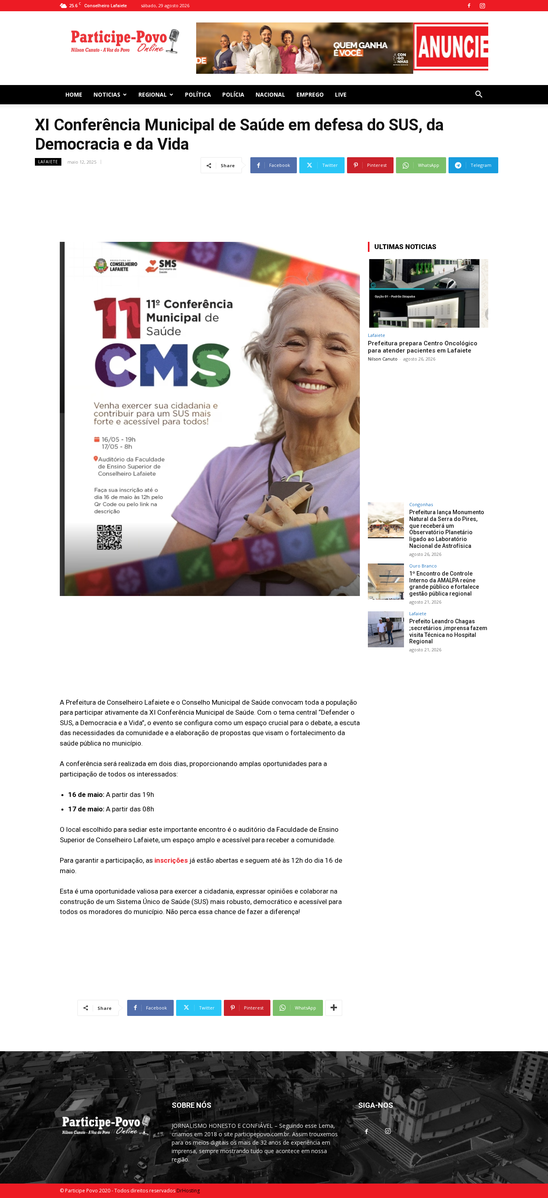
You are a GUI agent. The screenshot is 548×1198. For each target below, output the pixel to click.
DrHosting (188, 1187)
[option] (342, 46)
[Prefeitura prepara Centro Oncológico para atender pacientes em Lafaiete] (428, 290)
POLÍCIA (233, 91)
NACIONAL (270, 91)
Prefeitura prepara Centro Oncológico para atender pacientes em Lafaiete (422, 343)
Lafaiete (48, 158)
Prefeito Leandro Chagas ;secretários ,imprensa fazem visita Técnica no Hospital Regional (448, 628)
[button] (478, 92)
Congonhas (421, 501)
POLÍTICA (198, 91)
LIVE (341, 91)
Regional (152, 91)
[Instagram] (482, 5)
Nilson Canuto (383, 356)
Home (73, 91)
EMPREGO (310, 91)
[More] (333, 1005)
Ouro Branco (423, 562)
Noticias (106, 91)
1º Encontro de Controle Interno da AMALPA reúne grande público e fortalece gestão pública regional (444, 580)
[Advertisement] (274, 191)
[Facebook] (469, 5)
